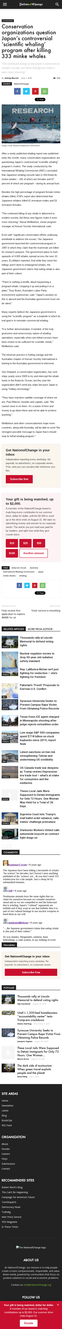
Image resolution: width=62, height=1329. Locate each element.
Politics (6, 647)
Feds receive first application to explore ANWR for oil (13, 614)
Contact (6, 1168)
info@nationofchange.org (37, 1284)
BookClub (7, 1120)
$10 (12, 543)
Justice (5, 708)
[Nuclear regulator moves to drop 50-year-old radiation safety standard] (10, 662)
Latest (5, 1110)
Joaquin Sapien (24, 1041)
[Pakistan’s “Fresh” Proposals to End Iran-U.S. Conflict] (10, 690)
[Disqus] (31, 900)
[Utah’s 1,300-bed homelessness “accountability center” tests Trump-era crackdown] (8, 1013)
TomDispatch (9, 1202)
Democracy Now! (11, 1207)
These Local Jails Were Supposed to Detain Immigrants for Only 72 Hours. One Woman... (38, 1051)
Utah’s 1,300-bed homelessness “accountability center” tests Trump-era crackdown (37, 1016)
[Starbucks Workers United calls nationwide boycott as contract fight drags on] (10, 833)
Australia (34, 567)
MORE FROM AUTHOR (40, 629)
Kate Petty (22, 1076)
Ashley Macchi (12, 78)
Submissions (8, 1163)
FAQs (4, 1158)
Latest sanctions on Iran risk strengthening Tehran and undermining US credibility (37, 755)
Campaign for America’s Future (18, 1197)
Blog (4, 1115)
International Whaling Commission (19, 571)
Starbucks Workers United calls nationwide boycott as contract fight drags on (40, 833)
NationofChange (21, 84)
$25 (25, 543)
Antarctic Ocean (19, 567)
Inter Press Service (11, 1216)
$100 (12, 553)
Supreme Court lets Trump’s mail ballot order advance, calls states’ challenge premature (39, 818)
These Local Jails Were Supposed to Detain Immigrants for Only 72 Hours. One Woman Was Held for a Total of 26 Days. (40, 798)
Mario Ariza (23, 1059)
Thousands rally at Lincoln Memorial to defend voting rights (36, 641)
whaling (23, 575)
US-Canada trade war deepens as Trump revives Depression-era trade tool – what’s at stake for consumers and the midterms (39, 775)
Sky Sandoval (23, 1004)
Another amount (33, 553)
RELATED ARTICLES (14, 629)
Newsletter (7, 1105)
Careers (6, 1153)
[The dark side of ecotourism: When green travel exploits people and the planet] (8, 1068)
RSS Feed (7, 1125)
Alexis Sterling (24, 1023)
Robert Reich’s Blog (12, 1187)
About (5, 1143)
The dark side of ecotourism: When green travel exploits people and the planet (34, 1069)
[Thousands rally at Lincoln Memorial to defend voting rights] (10, 642)
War (4, 697)
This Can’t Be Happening (15, 1192)
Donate (6, 1148)
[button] (57, 4)
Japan (40, 571)
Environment (8, 20)
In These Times (10, 1226)
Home (5, 1100)
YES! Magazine (9, 1221)
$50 (39, 543)
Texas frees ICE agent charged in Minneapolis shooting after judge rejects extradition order (39, 720)
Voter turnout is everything (45, 610)
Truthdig (6, 1212)
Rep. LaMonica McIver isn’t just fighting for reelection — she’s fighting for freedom (39, 673)
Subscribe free (19, 479)
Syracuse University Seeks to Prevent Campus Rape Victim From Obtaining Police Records (39, 704)
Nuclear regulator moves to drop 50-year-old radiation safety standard (37, 657)
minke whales (9, 575)
